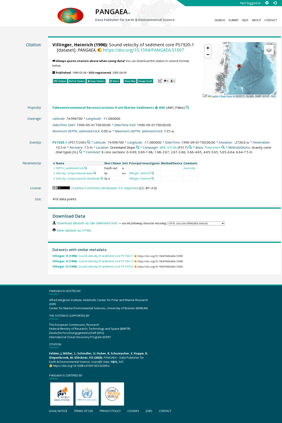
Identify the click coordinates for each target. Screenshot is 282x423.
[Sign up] (267, 3)
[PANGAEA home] (70, 11)
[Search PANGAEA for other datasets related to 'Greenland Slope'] (137, 147)
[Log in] (275, 3)
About (256, 20)
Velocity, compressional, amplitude (78, 178)
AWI (273, 96)
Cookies (133, 411)
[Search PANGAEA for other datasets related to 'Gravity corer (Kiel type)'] (80, 152)
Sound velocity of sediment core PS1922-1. (93, 256)
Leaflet (215, 96)
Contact (270, 20)
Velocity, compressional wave (74, 173)
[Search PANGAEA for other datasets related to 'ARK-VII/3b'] (190, 147)
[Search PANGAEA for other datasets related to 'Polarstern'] (223, 147)
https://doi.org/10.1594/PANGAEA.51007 (143, 50)
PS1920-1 (60, 142)
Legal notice (58, 411)
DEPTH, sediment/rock (70, 168)
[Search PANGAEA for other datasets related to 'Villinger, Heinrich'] (152, 173)
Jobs (149, 411)
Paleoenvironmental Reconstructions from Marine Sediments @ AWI (108, 107)
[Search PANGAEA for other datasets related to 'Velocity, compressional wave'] (94, 173)
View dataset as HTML (74, 230)
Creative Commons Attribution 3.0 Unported (104, 188)
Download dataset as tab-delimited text (87, 223)
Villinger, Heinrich (72, 45)
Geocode (189, 168)
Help (245, 20)
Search (220, 20)
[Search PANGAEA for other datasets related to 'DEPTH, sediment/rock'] (85, 168)
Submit (233, 20)
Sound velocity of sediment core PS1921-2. (93, 261)
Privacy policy (110, 411)
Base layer (226, 96)
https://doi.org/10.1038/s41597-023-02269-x (81, 366)
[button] (239, 67)
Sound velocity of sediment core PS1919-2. (93, 266)
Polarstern (212, 147)
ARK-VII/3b (168, 147)
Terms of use (83, 411)
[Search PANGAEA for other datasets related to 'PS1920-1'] (88, 142)
